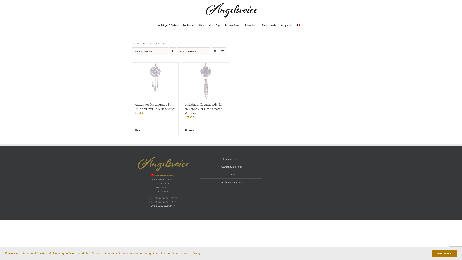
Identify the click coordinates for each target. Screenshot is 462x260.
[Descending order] (172, 51)
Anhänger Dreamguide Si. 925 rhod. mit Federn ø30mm (155, 106)
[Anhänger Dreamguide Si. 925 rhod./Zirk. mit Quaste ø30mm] (205, 81)
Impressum (231, 159)
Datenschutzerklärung (231, 166)
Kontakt (231, 174)
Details (140, 130)
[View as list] (222, 51)
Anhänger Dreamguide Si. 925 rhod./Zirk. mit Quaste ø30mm (203, 108)
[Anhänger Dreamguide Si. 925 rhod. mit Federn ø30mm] (155, 81)
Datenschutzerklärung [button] (186, 253)
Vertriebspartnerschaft (231, 182)
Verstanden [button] (444, 253)
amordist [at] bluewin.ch (163, 205)
